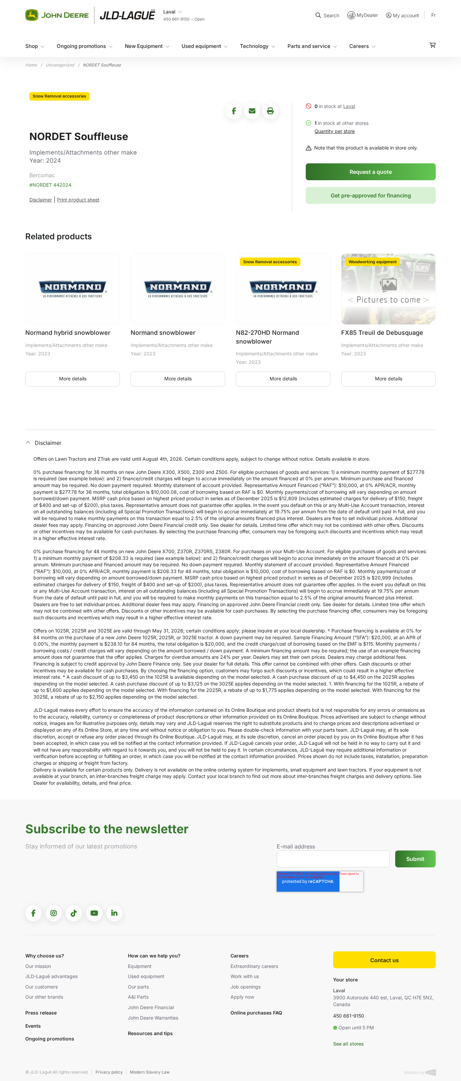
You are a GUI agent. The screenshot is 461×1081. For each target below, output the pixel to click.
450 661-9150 (348, 1016)
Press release (41, 1013)
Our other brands (44, 997)
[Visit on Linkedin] (114, 913)
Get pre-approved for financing (371, 195)
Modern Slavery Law (150, 1072)
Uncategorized (60, 64)
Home (31, 64)
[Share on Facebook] (234, 111)
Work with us (245, 976)
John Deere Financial (151, 1007)
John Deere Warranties (153, 1018)
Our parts (138, 987)
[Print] (270, 111)
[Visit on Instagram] (54, 913)
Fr (433, 15)
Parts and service (309, 46)
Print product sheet (78, 199)
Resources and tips (150, 1033)
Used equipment (201, 46)
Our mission (38, 966)
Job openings (246, 987)
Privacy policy (109, 1072)
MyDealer (367, 15)
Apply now (242, 997)
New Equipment (144, 46)
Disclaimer (40, 199)
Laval (349, 106)
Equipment (140, 966)
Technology (254, 46)
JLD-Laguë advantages (51, 976)
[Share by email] (252, 111)
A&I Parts (138, 997)
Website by (415, 1072)
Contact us (384, 960)
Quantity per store (335, 131)
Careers (359, 46)
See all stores (348, 1044)
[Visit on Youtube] (94, 913)
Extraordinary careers (254, 966)
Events (33, 1026)
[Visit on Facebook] (33, 913)
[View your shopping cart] (433, 45)
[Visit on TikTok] (74, 913)
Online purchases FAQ (256, 1013)
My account (406, 15)
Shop (31, 46)
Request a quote (371, 171)
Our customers (41, 987)
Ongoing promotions (81, 46)
